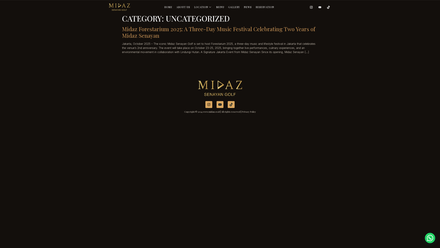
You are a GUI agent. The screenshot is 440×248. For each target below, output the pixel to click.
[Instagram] (310, 7)
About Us (183, 7)
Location (201, 7)
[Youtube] (318, 7)
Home (168, 7)
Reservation (265, 7)
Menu (220, 7)
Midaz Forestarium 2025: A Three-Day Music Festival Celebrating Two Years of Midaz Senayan (218, 32)
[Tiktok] (327, 7)
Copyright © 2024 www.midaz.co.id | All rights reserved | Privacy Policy (220, 111)
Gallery (234, 7)
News (248, 7)
